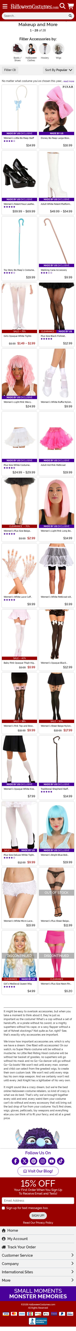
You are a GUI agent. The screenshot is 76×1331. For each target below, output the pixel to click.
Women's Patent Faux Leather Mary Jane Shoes (19, 204)
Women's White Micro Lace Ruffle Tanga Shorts (18, 921)
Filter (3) (10, 70)
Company (10, 1263)
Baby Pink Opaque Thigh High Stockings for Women (19, 663)
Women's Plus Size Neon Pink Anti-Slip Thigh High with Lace (56, 984)
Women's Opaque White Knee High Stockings (19, 789)
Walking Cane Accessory (54, 270)
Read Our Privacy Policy (38, 1222)
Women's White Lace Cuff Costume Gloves (17, 597)
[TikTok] (60, 1161)
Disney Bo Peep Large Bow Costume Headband (55, 138)
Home (12, 1230)
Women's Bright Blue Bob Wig (54, 855)
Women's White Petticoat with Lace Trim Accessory (56, 597)
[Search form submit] (70, 15)
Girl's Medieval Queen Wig (18, 984)
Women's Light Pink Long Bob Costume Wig (56, 531)
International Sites (17, 1272)
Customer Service (17, 1255)
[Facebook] (15, 1161)
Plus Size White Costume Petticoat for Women (17, 465)
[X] (24, 1161)
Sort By (56, 70)
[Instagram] (42, 1161)
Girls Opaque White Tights (17, 336)
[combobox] (34, 15)
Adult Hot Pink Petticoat (53, 465)
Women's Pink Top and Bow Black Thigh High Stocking (18, 726)
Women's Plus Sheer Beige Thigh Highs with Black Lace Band (56, 921)
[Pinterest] (33, 1161)
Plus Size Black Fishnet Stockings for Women (53, 336)
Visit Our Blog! (40, 1171)
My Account (17, 1239)
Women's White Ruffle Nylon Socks (56, 402)
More (6, 1280)
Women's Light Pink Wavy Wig (17, 402)
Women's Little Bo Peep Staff (19, 138)
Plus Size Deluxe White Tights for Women (19, 855)
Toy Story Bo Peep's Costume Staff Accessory (19, 270)
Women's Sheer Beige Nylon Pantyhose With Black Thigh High (55, 726)
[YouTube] (51, 1161)
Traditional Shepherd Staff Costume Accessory (54, 789)
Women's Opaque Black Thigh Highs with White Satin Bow (56, 663)
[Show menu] (5, 6)
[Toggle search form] (62, 6)
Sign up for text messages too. (27, 1208)
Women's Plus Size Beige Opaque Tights (17, 531)
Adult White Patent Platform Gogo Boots (55, 204)
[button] (71, 6)
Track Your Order (21, 1247)
